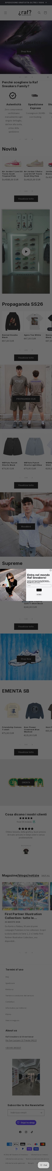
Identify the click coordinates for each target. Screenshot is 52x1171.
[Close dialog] (51, 570)
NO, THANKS (39, 594)
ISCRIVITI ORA (39, 589)
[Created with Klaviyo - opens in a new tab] (26, 601)
